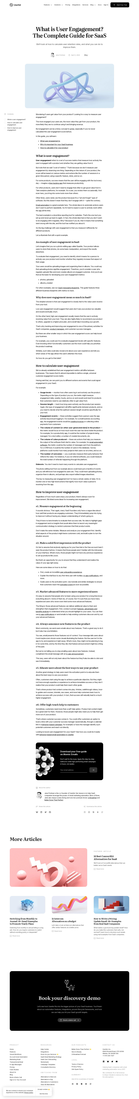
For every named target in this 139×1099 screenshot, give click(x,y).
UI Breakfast (92, 798)
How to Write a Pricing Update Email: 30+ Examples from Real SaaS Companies (107, 921)
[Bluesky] (108, 1061)
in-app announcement (75, 654)
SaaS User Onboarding (48, 1059)
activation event (66, 584)
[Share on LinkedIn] (41, 812)
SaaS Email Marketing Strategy (51, 1057)
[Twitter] (112, 1061)
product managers (57, 329)
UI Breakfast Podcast (79, 1054)
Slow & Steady (76, 1052)
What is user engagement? (16, 119)
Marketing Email (15, 1059)
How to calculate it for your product (54, 148)
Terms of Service (77, 1064)
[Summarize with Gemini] (98, 812)
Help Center (45, 1049)
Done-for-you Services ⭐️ (49, 1054)
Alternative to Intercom (48, 1077)
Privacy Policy (76, 1066)
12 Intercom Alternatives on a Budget (64, 920)
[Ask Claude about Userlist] (82, 1084)
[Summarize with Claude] (93, 812)
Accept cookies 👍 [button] (44, 1089)
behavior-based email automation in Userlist (57, 735)
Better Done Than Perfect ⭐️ (81, 1049)
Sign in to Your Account (18, 1080)
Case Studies (14, 1069)
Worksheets (45, 1062)
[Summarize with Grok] (102, 812)
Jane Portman (60, 55)
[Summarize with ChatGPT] (89, 812)
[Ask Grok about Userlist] (90, 1084)
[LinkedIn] (104, 1061)
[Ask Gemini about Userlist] (86, 1084)
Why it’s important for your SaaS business (56, 144)
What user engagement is (50, 141)
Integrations (45, 1052)
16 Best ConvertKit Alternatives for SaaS (105, 858)
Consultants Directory (48, 1067)
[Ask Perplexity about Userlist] (73, 1084)
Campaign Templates (48, 1064)
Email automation (42, 205)
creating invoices (77, 421)
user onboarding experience (71, 572)
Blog (85, 55)
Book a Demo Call (16, 1077)
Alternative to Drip (47, 1079)
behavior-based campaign (52, 724)
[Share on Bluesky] (37, 812)
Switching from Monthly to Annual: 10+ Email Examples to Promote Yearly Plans (23, 921)
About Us (13, 1072)
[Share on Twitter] (46, 812)
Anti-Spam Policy (77, 1069)
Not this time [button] (44, 1094)
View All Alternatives (48, 1084)
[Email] (117, 1061)
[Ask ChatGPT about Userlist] (77, 1084)
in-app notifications (91, 576)
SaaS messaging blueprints (68, 288)
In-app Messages (16, 1064)
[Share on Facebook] (50, 812)
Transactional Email (16, 1062)
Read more (100, 869)
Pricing (12, 1067)
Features (13, 1052)
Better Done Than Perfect (54, 800)
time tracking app (55, 183)
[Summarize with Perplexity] (85, 812)
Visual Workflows (16, 1054)
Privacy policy (28, 1092)
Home (12, 1049)
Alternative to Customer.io (49, 1082)
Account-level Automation (18, 1057)
